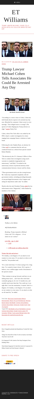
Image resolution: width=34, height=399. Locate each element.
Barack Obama (5, 303)
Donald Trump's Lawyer (20, 311)
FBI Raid (10, 313)
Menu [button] (18, 2)
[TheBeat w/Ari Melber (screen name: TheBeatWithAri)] (7, 218)
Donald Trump (23, 305)
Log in (8, 393)
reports (8, 129)
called (26, 186)
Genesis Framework (23, 392)
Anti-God (28, 300)
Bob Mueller (12, 303)
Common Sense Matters (22, 303)
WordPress (4, 393)
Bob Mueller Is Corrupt (24, 309)
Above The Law (14, 300)
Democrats (17, 305)
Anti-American (21, 300)
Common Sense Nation (7, 305)
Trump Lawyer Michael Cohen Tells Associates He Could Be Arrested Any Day (16, 78)
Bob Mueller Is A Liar (14, 309)
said (7, 147)
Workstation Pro (14, 392)
